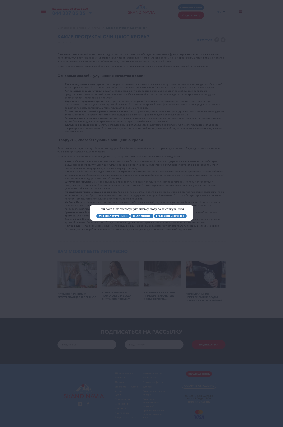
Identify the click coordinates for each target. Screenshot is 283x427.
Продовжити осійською (170, 216)
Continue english (142, 216)
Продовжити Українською (113, 216)
